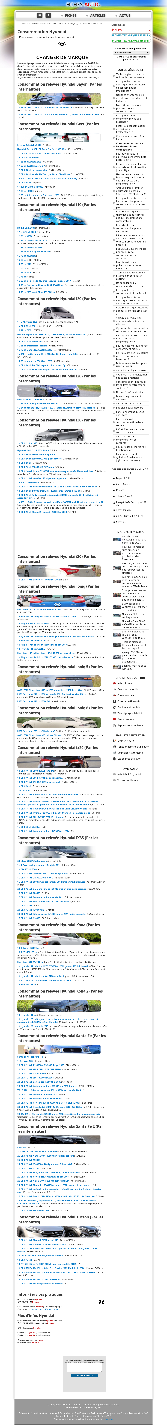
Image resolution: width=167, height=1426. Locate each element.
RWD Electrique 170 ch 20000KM (33, 701)
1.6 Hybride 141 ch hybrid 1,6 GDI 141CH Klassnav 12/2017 (46, 616)
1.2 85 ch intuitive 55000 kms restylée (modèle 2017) (44, 280)
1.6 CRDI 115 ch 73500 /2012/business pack (39, 782)
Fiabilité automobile (128, 707)
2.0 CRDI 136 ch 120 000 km (30, 909)
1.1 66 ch (21, 268)
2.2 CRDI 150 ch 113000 (28, 1168)
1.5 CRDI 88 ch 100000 (28, 157)
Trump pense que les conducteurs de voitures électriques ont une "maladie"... (134, 595)
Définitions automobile (130, 752)
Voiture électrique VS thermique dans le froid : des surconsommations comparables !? (130, 216)
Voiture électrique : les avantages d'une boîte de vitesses (130, 321)
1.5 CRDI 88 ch (24, 182)
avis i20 (121, 521)
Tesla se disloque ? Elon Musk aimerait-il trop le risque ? (134, 645)
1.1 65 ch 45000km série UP (31, 165)
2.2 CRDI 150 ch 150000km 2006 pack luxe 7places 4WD (45, 1164)
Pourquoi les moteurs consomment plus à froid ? (131, 291)
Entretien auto (125, 740)
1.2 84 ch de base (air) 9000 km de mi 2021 (38, 403)
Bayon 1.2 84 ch (124, 478)
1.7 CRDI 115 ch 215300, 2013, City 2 (35, 877)
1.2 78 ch (21, 260)
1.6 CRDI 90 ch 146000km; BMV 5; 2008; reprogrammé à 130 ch (48, 490)
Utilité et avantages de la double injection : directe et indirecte (131, 98)
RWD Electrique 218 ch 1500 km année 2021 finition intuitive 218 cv (51, 694)
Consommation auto (57, 23)
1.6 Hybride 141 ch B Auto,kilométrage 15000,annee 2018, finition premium (56, 636)
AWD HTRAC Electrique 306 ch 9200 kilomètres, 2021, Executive (50, 690)
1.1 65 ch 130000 (25, 191)
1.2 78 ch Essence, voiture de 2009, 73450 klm (40, 285)
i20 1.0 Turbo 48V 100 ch (129, 515)
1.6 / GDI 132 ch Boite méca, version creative (40, 1255)
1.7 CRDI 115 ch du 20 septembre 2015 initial (40, 1283)
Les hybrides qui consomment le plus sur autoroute (129, 228)
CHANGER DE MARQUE (62, 57)
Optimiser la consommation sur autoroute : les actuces (132, 330)
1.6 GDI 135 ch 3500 (27, 869)
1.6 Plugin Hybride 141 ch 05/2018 (34, 623)
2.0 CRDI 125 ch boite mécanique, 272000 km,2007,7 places (47, 1086)
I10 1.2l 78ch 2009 (26, 227)
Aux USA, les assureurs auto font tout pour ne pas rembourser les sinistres (135, 568)
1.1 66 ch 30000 (24, 236)
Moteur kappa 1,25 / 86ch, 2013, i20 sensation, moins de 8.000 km (51, 334)
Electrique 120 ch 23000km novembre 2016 (39, 609)
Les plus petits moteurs (129, 407)
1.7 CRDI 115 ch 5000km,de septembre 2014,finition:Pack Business (51, 881)
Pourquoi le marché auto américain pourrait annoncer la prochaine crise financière (133, 553)
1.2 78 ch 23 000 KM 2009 (29, 247)
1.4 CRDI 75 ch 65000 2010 (30, 341)
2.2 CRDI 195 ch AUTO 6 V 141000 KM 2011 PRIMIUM (43, 1180)
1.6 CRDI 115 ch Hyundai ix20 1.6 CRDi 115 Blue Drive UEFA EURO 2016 (52, 808)
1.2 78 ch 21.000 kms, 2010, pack (33, 240)
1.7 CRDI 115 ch (24, 905)
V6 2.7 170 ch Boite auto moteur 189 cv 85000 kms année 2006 (49, 1090)
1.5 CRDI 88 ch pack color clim (32, 170)
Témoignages (73, 23)
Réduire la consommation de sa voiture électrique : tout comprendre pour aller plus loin (131, 240)
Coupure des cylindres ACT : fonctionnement (131, 448)
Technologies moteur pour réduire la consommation (131, 76)
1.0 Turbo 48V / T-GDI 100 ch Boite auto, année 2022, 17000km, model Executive (58, 114)
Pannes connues (126, 719)
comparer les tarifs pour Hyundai (45, 1309)
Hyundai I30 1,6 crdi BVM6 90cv (33, 450)
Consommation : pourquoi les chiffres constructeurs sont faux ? (131, 385)
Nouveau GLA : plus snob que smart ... (133, 615)
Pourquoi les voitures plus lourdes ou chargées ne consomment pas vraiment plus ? (131, 202)
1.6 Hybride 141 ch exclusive (32, 640)
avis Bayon (123, 484)
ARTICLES (98, 15)
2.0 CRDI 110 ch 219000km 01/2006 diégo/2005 (40, 1065)
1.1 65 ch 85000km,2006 (29, 161)
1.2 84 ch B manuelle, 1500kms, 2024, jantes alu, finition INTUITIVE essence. (56, 407)
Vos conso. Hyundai (128, 780)
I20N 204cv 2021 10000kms (31, 399)
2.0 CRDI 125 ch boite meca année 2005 (37, 1094)
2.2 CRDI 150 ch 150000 (28, 1160)
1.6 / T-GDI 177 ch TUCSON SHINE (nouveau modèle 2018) (46, 1264)
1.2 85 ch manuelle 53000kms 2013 (34, 361)
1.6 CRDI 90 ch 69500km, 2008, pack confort (39, 458)
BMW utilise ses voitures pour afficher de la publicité (134, 607)
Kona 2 (120, 490)
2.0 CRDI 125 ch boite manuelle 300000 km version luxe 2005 (48, 1102)
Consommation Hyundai (92, 23)
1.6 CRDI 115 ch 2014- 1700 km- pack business (40, 777)
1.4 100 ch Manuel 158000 (30, 186)
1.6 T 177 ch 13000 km (28, 948)
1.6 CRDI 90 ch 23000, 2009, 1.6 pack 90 (36, 454)
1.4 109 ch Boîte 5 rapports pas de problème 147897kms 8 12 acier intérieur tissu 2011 (61, 502)
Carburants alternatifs (128, 403)
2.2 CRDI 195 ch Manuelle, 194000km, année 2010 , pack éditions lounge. (54, 1185)
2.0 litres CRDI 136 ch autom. (32, 861)
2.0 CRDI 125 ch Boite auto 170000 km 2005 (39, 1081)
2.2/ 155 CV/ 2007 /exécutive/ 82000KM (37, 1151)
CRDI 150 (21, 1147)
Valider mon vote (85, 1375)
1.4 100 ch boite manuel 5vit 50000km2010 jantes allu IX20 (47, 354)
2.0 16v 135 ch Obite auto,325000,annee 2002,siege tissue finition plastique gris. (58, 1114)
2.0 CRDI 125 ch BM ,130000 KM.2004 (35, 1077)
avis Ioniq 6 (123, 509)
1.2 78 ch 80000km (26, 255)
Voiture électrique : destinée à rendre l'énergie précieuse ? (132, 310)
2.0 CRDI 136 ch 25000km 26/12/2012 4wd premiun (42, 873)
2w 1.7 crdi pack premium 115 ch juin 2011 (39, 865)
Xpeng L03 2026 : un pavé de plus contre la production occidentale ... (134, 657)
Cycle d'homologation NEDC (131, 370)
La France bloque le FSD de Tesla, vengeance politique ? (134, 634)
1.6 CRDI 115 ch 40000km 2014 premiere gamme (42, 478)
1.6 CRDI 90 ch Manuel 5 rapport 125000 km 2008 (42, 512)
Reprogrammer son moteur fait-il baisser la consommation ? (131, 338)
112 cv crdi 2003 (25, 1061)
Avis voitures (124, 683)
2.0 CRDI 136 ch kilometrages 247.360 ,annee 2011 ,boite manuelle (51, 914)
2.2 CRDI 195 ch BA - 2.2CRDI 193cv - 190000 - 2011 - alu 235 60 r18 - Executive (56, 1196)
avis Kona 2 (124, 496)
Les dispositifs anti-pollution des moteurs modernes (128, 265)
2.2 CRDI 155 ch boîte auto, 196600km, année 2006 (43, 1176)
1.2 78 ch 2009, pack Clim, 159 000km (36, 292)
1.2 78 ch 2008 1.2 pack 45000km (33, 251)
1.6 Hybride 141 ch (26, 984)
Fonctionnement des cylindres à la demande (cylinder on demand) (129, 457)
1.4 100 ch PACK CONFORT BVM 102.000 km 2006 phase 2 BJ (47, 178)
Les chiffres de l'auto (129, 758)
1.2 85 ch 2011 (24, 264)
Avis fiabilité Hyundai (129, 774)
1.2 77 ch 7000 (24, 330)
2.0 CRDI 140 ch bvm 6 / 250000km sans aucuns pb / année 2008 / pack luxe (55, 471)
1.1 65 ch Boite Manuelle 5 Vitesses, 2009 (38, 195)
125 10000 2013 (25, 790)
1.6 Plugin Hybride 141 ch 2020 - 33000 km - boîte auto (45, 657)
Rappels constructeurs (130, 725)
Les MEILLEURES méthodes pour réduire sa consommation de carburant (131, 253)
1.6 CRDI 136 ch (24, 1259)
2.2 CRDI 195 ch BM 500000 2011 (33, 1210)
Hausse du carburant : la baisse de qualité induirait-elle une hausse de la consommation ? (131, 179)
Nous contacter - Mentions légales (83, 1407)
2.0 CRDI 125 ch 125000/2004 (31, 1073)
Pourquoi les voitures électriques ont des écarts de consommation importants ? (130, 86)
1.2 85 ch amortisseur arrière (32, 345)
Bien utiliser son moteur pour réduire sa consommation (130, 108)
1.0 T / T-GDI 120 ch (27, 952)
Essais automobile (127, 689)
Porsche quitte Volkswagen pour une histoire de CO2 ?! (134, 539)
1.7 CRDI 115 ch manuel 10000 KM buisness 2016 (41, 1244)
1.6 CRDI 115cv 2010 (27, 443)
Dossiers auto (40, 23)
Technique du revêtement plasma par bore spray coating (130, 275)
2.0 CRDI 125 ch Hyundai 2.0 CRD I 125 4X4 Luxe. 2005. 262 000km (49, 1107)
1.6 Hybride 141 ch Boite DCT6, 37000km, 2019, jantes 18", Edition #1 (52, 966)
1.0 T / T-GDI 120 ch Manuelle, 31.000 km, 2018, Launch (45, 980)
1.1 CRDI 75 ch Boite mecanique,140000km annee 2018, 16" (47, 369)
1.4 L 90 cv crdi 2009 (27, 321)
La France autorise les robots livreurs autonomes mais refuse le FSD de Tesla (134, 581)
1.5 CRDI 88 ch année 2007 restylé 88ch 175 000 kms (43, 174)
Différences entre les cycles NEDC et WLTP (131, 365)
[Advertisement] (62, 533)
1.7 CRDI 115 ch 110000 (28, 918)
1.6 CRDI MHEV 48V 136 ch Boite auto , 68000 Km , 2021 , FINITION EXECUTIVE (56, 1272)
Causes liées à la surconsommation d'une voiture (130, 422)
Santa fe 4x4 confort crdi (30, 1056)
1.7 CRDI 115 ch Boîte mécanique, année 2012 (40, 897)
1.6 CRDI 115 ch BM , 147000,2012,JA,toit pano (40, 817)
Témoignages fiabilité (129, 713)
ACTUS (124, 15)
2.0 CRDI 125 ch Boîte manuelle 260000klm (39, 1098)
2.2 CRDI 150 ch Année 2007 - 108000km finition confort (45, 1155)
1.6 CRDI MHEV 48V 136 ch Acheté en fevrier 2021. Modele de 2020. (51, 1268)
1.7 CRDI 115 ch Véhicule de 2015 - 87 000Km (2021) (43, 901)
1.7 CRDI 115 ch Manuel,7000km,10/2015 (37, 1240)
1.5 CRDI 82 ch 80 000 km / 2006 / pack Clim (39, 153)
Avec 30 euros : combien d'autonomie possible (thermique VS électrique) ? (131, 191)
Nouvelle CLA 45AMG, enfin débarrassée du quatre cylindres (134, 624)
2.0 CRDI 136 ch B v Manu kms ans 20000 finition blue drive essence (51, 888)
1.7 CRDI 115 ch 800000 (28, 893)
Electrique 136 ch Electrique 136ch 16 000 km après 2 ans (46, 653)
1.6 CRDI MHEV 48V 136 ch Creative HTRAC (38, 1279)
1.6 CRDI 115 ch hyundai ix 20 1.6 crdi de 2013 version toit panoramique (53, 812)
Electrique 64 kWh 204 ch (30, 962)
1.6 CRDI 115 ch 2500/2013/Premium (35, 770)
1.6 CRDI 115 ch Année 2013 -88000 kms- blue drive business (47, 794)
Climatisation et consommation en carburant (126, 439)
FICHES (70, 15)
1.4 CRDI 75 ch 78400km (29, 827)
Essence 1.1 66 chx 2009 (29, 145)
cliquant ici (108, 1419)
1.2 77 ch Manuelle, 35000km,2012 (34, 349)
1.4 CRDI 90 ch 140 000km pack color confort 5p (41, 365)
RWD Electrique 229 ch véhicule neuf (36, 731)
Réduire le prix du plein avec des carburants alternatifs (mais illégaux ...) (132, 167)
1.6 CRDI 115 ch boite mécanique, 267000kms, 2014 (43, 831)
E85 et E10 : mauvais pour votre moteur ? (130, 431)
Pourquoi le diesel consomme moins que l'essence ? (128, 118)
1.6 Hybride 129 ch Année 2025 (32, 1026)
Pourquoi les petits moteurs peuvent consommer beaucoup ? (132, 356)
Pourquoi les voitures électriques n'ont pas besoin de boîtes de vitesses (132, 300)
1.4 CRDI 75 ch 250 (26, 326)
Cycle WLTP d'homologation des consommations (132, 376)
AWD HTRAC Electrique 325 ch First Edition (39, 735)
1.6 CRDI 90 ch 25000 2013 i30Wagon (35, 467)
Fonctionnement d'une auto (133, 746)
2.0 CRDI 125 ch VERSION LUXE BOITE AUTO (39, 1069)
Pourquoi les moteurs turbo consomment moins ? (132, 347)
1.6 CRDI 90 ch (24, 462)
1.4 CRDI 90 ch (24, 786)
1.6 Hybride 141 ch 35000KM (31, 648)
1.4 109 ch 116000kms (28, 482)
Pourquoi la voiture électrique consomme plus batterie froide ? (131, 156)
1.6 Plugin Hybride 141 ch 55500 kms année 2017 (42, 644)
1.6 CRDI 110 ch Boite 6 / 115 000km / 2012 (38, 579)
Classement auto (126, 695)
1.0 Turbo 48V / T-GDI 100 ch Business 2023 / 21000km (44, 107)
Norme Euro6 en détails (129, 392)
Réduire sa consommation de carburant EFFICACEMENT (130, 129)
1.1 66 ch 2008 (24, 272)
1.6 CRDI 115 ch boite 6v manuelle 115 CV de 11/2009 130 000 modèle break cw (57, 486)
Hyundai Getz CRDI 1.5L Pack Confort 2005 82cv (41, 149)
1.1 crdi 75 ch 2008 (26, 232)
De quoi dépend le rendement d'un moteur (129, 284)
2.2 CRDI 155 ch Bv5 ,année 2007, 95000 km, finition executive (48, 1172)
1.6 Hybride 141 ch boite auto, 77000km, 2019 (40, 976)
